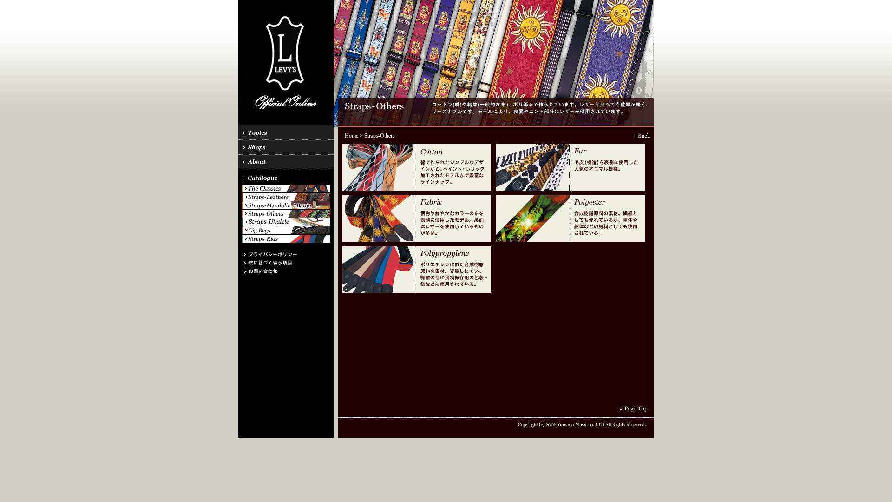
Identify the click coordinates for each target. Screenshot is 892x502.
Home (351, 135)
